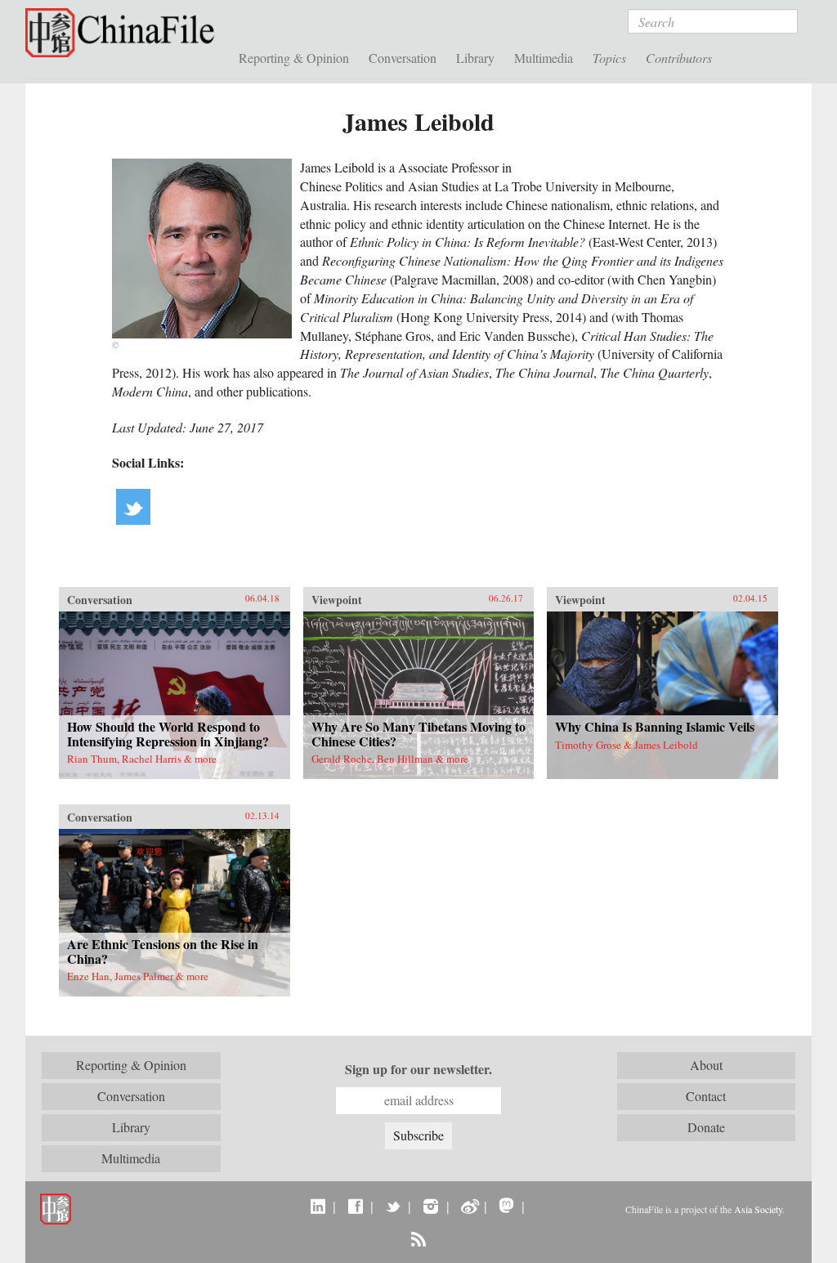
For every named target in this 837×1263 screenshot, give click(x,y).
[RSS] (418, 1238)
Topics (609, 57)
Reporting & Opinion (294, 57)
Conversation (402, 57)
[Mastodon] (506, 1206)
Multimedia (543, 57)
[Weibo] (469, 1206)
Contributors (679, 57)
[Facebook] (355, 1206)
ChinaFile (123, 32)
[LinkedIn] (317, 1206)
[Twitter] (393, 1206)
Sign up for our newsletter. (418, 1069)
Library (475, 57)
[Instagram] (430, 1206)
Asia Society (758, 1209)
